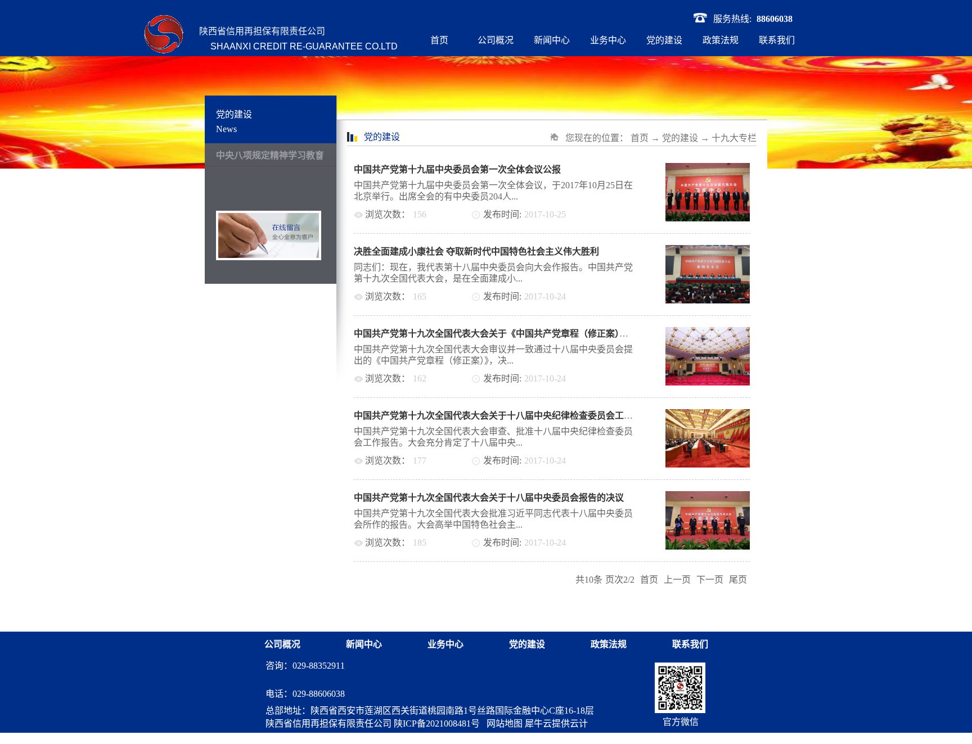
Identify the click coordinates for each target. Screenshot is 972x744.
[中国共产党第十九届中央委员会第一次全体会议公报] (707, 169)
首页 (439, 40)
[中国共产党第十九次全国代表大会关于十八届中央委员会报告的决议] (707, 497)
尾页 (738, 579)
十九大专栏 (734, 138)
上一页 (677, 579)
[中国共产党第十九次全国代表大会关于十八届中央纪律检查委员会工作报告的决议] (707, 415)
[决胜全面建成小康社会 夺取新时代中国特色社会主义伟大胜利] (707, 251)
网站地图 (502, 723)
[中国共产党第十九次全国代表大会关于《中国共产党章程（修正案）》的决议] (707, 333)
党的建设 (680, 138)
